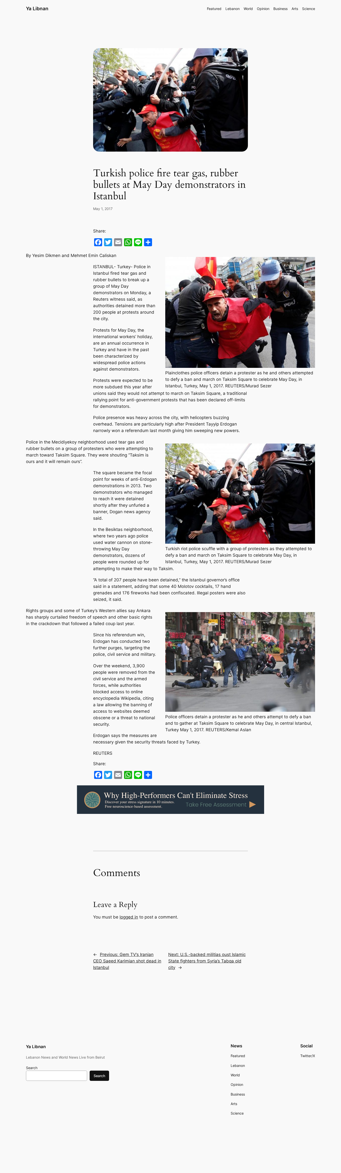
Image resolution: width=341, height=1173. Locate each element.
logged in (129, 917)
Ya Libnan (37, 8)
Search (31, 1068)
